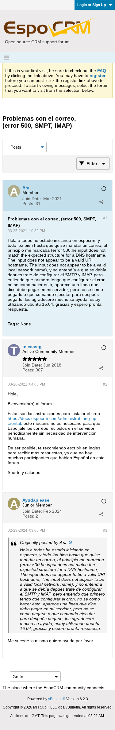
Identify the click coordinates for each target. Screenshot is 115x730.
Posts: (28, 203)
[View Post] (70, 542)
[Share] (101, 201)
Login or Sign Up (91, 5)
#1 (105, 218)
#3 (105, 530)
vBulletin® (56, 699)
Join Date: (32, 198)
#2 (105, 384)
